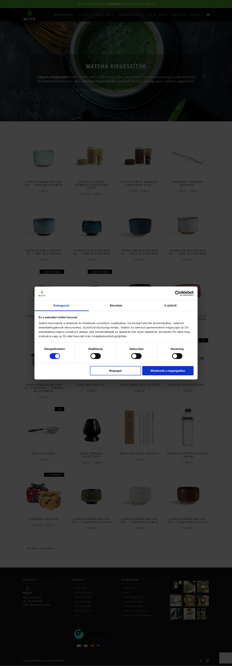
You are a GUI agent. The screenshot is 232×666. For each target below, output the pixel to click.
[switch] (95, 356)
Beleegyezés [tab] (61, 305)
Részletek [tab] (116, 305)
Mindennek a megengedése (168, 370)
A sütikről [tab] (170, 305)
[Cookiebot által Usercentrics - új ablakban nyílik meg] (178, 293)
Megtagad (115, 370)
